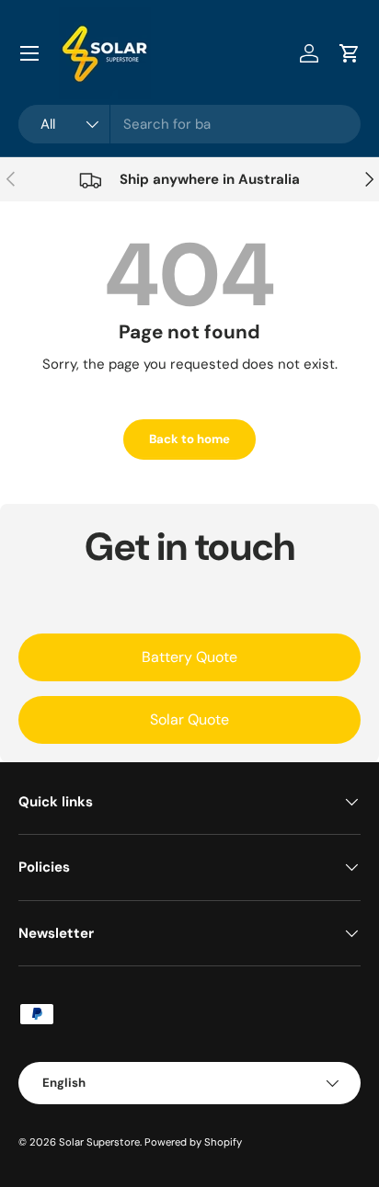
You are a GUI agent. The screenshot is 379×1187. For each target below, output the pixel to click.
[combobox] (189, 124)
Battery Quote (189, 657)
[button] (349, 53)
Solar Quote (189, 719)
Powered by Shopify (193, 1142)
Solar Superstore (99, 1142)
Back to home (189, 439)
